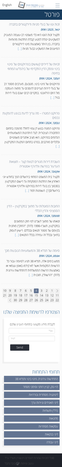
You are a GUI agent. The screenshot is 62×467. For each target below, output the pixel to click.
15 (36, 295)
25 (41, 300)
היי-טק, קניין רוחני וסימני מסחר (40, 387)
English (7, 5)
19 (15, 295)
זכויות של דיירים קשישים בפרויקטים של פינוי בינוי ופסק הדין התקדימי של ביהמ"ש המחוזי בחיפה (33, 68)
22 (57, 300)
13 (46, 295)
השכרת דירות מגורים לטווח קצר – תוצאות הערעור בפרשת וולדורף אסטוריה (34, 164)
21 (4, 295)
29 (20, 300)
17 (25, 295)
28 (25, 300)
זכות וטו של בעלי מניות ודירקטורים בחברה (34, 24)
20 (10, 295)
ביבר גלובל (10, 463)
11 (57, 295)
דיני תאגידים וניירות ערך (44, 402)
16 (31, 295)
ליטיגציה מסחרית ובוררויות (43, 395)
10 (4, 290)
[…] (20, 48)
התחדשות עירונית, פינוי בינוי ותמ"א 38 (36, 379)
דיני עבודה (52, 442)
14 (41, 295)
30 (15, 300)
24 (46, 300)
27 (31, 300)
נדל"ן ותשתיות (50, 410)
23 (52, 300)
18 (20, 295)
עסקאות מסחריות (48, 426)
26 (36, 300)
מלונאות (53, 418)
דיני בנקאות (51, 434)
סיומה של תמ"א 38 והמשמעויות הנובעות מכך (32, 250)
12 (52, 295)
